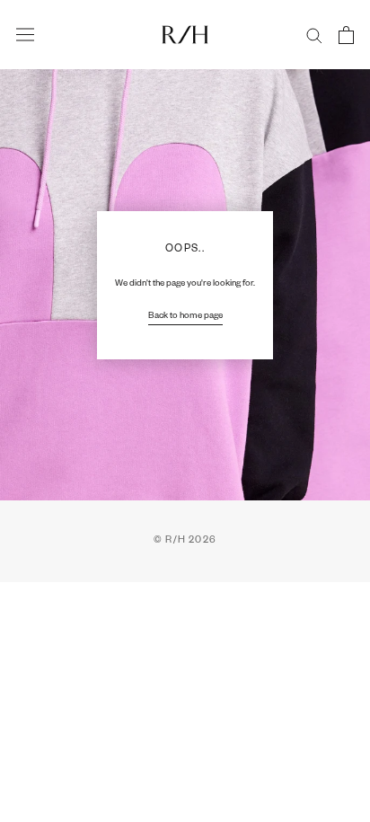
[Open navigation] (25, 35)
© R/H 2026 (185, 540)
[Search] (314, 34)
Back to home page (185, 317)
